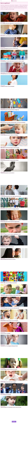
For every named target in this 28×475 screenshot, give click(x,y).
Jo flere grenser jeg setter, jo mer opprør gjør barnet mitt (11, 196)
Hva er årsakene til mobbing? (6, 394)
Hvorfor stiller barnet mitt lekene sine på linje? (9, 282)
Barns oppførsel (3, 22)
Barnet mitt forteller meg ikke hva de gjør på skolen (10, 208)
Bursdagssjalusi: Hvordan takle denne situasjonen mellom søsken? (12, 61)
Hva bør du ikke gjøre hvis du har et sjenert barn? (9, 48)
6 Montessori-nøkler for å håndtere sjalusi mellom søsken (11, 295)
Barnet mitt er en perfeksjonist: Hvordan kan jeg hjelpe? (10, 35)
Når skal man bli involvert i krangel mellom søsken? (10, 160)
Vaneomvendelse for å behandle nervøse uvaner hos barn (11, 407)
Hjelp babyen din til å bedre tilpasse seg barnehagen (10, 147)
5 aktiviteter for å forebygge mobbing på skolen (9, 345)
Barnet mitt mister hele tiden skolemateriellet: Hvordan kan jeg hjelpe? (13, 122)
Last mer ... (14, 421)
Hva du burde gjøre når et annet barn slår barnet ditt (10, 308)
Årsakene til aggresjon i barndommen (7, 246)
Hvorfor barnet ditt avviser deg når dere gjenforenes (10, 221)
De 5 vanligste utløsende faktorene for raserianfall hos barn (11, 23)
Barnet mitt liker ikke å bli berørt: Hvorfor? (8, 259)
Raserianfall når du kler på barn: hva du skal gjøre (9, 320)
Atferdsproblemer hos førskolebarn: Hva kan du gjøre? (10, 73)
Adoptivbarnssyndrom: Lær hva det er (7, 172)
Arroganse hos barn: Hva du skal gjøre (7, 86)
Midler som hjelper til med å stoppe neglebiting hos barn (11, 234)
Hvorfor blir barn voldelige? (5, 333)
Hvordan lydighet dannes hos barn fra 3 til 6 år (9, 369)
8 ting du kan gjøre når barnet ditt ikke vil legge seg (10, 109)
